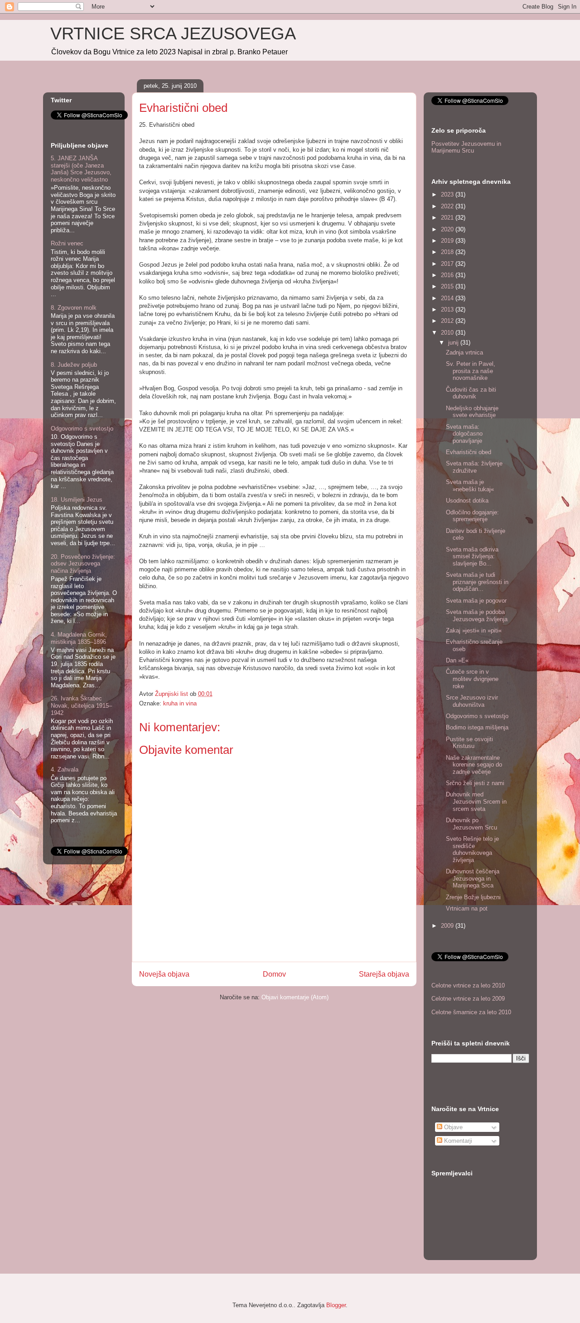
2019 (448, 240)
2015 (448, 286)
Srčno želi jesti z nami (475, 783)
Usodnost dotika (467, 500)
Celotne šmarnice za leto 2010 (471, 1012)
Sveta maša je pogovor (476, 600)
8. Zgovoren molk (74, 307)
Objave (452, 1127)
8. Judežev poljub (74, 364)
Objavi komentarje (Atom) (295, 997)
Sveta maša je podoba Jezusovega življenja (477, 616)
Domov (274, 974)
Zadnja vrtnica (464, 352)
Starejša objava (384, 974)
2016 (448, 275)
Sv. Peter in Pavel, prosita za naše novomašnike (470, 370)
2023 (448, 194)
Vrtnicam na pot (467, 908)
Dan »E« (457, 660)
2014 (448, 298)
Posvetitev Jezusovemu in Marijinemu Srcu (466, 147)
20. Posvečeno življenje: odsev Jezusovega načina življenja (83, 563)
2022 (448, 206)
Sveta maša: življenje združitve (474, 467)
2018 (448, 252)
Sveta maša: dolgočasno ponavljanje (464, 433)
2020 (448, 229)
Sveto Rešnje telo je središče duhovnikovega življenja (472, 849)
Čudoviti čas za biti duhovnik (471, 393)
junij (454, 342)
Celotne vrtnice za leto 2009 (468, 998)
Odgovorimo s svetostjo (82, 428)
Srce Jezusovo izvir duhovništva (472, 701)
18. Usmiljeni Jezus (76, 499)
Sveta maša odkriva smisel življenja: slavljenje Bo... (472, 556)
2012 (448, 320)
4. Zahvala (64, 769)
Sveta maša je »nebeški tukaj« (470, 486)
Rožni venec (67, 243)
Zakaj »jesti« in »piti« (474, 630)
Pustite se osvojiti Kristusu (469, 743)
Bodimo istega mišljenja (477, 727)
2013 (448, 309)
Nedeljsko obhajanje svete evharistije (472, 412)
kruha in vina (180, 703)
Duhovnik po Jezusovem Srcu (471, 824)
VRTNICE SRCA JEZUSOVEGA (173, 33)
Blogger (336, 1305)
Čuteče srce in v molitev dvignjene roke (472, 678)
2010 (448, 332)
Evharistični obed (468, 452)
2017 (448, 263)
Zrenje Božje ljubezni (473, 897)
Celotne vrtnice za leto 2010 (468, 985)
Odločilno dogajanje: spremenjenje (472, 516)
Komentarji (457, 1140)
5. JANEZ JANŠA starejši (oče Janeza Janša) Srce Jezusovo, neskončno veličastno (81, 169)
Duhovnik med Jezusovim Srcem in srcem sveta (476, 801)
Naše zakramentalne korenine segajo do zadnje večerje (474, 764)
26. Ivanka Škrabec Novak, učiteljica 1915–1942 (81, 705)
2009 (448, 925)
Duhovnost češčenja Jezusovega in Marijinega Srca (472, 878)
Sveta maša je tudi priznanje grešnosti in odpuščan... (477, 581)
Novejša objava (164, 974)
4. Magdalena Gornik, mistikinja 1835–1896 (79, 638)
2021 (448, 217)
